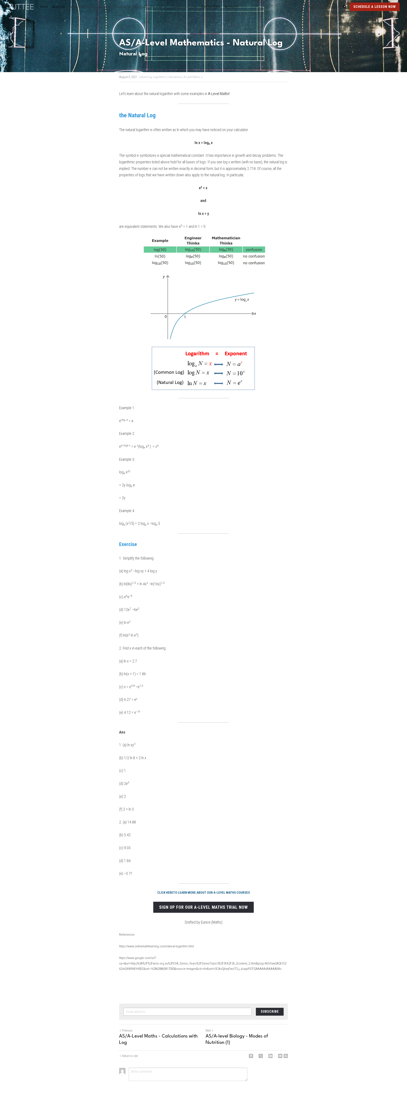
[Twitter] (261, 1056)
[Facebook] (251, 1056)
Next (208, 1030)
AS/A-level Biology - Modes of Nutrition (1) (237, 1039)
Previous (127, 1030)
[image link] (22, 6)
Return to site (130, 1056)
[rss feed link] (286, 1056)
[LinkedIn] (270, 1056)
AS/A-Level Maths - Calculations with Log (158, 1039)
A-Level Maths (218, 93)
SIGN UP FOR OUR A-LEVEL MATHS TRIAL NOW (203, 907)
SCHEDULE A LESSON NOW (374, 7)
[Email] (280, 1056)
